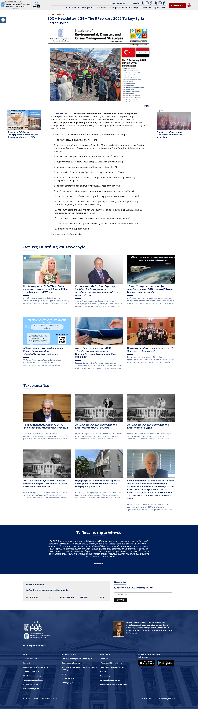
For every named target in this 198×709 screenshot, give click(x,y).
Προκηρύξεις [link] (160, 7)
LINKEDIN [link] (84, 597)
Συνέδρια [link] (114, 7)
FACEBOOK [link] (32, 597)
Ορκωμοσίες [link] (146, 7)
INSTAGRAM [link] (67, 597)
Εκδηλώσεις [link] (102, 7)
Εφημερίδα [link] (134, 3)
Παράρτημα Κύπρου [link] (118, 3)
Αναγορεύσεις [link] (88, 7)
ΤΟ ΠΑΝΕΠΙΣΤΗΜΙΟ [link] (177, 5)
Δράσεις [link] (75, 7)
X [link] (49, 597)
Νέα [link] (68, 7)
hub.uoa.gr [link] (143, 657)
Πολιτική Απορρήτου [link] (148, 699)
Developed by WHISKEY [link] (166, 699)
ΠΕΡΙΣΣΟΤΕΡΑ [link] (99, 564)
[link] (3, 20)
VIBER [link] (101, 597)
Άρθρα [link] (135, 7)
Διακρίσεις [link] (125, 7)
